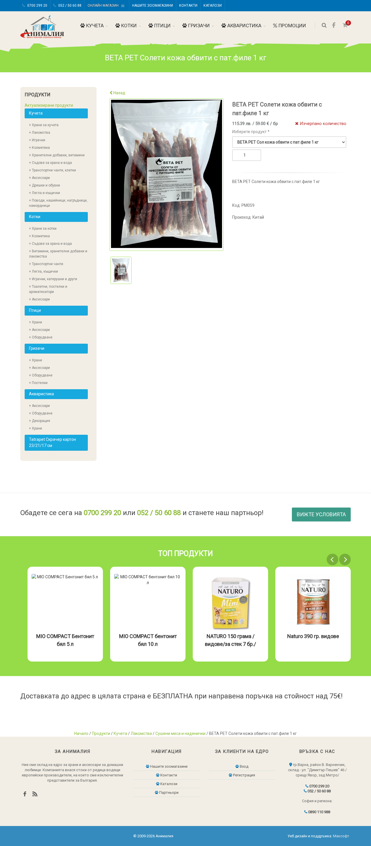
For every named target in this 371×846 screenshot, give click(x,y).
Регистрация (243, 775)
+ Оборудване (40, 337)
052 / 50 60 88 (69, 5)
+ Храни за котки (43, 229)
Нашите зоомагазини (152, 5)
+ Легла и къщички (44, 193)
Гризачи (198, 25)
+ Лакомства (39, 133)
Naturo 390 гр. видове (313, 636)
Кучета (94, 25)
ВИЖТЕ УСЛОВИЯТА (321, 514)
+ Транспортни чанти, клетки (52, 170)
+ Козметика (39, 148)
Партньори (168, 792)
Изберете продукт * (251, 131)
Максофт (341, 836)
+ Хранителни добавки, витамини (57, 155)
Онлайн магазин (104, 5)
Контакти (188, 5)
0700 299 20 (36, 5)
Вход (243, 766)
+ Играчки (37, 140)
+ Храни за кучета (44, 125)
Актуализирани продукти (49, 105)
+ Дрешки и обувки (44, 185)
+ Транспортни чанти (46, 264)
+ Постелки (38, 383)
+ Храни (35, 322)
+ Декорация (39, 421)
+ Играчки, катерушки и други (53, 279)
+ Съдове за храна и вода (50, 163)
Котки (128, 25)
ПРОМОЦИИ (291, 25)
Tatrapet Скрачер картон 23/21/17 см (52, 442)
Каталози (212, 5)
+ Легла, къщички (43, 271)
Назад (118, 92)
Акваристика (243, 25)
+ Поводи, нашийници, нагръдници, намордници (58, 203)
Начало (81, 733)
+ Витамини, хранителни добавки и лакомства (58, 253)
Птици (162, 25)
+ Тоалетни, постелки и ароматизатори (48, 289)
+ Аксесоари (39, 178)
